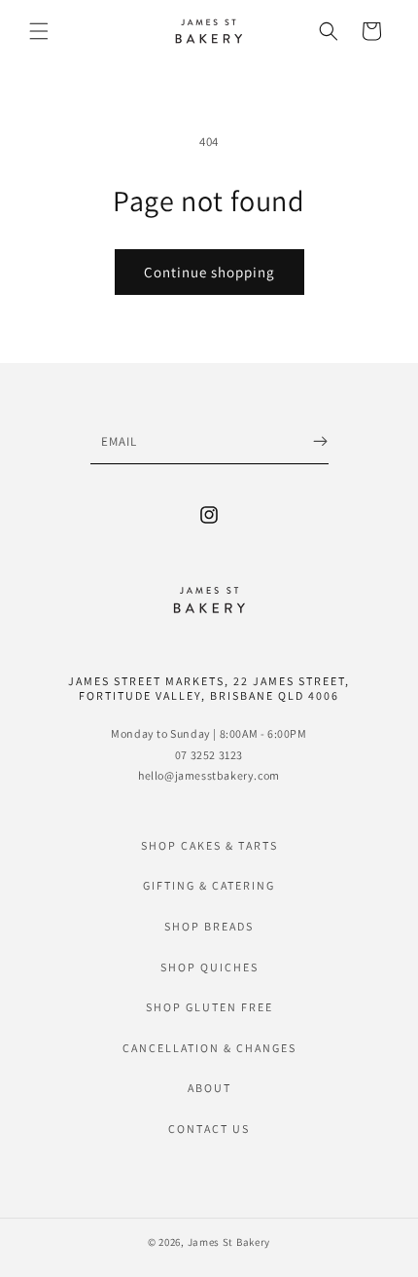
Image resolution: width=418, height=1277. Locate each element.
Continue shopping (209, 272)
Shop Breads (209, 926)
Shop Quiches (209, 967)
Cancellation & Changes (209, 1047)
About (209, 1087)
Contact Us (209, 1128)
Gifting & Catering (209, 885)
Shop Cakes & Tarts (209, 845)
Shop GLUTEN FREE (209, 1007)
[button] (38, 31)
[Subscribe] (320, 441)
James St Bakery (229, 1242)
